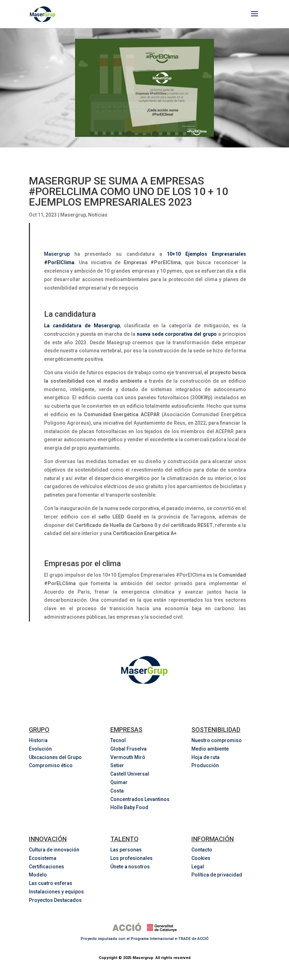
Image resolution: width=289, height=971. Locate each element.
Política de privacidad (216, 875)
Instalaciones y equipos (56, 891)
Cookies (200, 858)
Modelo (38, 875)
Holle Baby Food (129, 807)
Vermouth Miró (127, 757)
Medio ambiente (210, 749)
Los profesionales (131, 858)
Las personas (126, 849)
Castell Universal (129, 774)
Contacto (201, 849)
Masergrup (73, 215)
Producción (205, 765)
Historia (38, 740)
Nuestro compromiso (216, 740)
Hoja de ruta (205, 757)
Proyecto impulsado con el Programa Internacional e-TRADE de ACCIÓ (145, 938)
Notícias (97, 215)
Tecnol (118, 740)
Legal (197, 866)
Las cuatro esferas (50, 883)
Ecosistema (42, 858)
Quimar (119, 782)
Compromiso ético (51, 765)
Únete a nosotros (130, 866)
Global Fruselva (128, 749)
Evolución (40, 749)
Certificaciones (46, 866)
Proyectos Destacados (55, 900)
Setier (117, 765)
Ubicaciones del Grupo (55, 757)
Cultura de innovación (54, 849)
